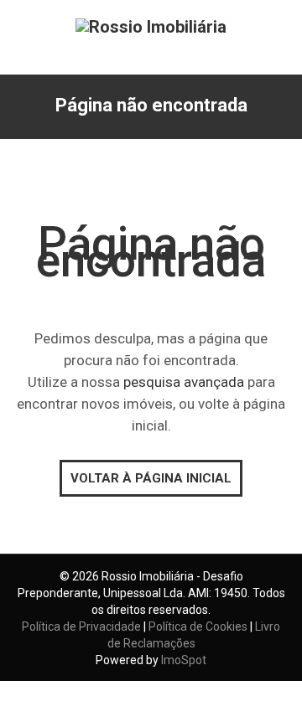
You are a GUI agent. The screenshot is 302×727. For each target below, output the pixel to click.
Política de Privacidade (81, 626)
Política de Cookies (197, 626)
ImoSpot (183, 660)
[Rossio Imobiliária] (151, 26)
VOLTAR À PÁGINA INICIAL (151, 478)
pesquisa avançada (183, 382)
